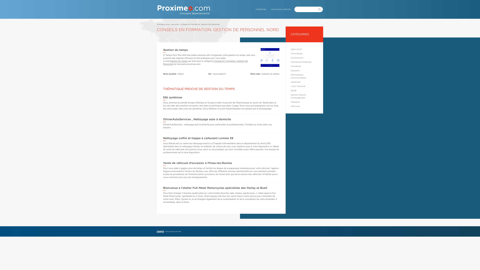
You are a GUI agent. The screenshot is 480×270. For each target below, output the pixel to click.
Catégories (261, 9)
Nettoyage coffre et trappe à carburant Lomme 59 (198, 138)
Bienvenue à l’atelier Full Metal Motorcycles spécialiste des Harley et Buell (215, 188)
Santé (293, 91)
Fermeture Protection (301, 62)
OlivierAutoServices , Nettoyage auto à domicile (197, 119)
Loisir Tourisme (298, 86)
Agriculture (296, 49)
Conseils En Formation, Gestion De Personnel (200, 24)
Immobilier (296, 66)
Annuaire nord (163, 24)
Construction (297, 58)
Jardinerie (295, 82)
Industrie (295, 71)
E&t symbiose (172, 97)
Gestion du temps (179, 61)
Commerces (296, 54)
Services (175, 24)
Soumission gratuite (281, 9)
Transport (295, 102)
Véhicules (295, 106)
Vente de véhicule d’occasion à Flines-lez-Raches (197, 163)
